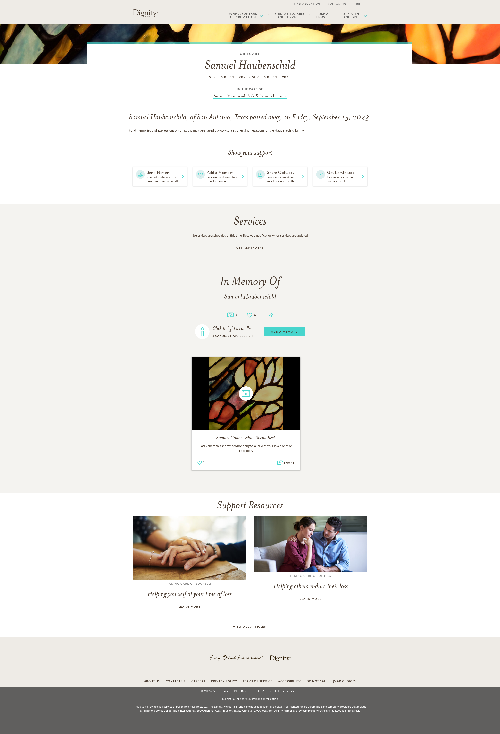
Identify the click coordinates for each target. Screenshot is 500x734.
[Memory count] (230, 314)
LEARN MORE (190, 606)
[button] (246, 15)
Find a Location (307, 3)
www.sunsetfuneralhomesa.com (241, 130)
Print (358, 3)
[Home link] (145, 13)
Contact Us (337, 3)
